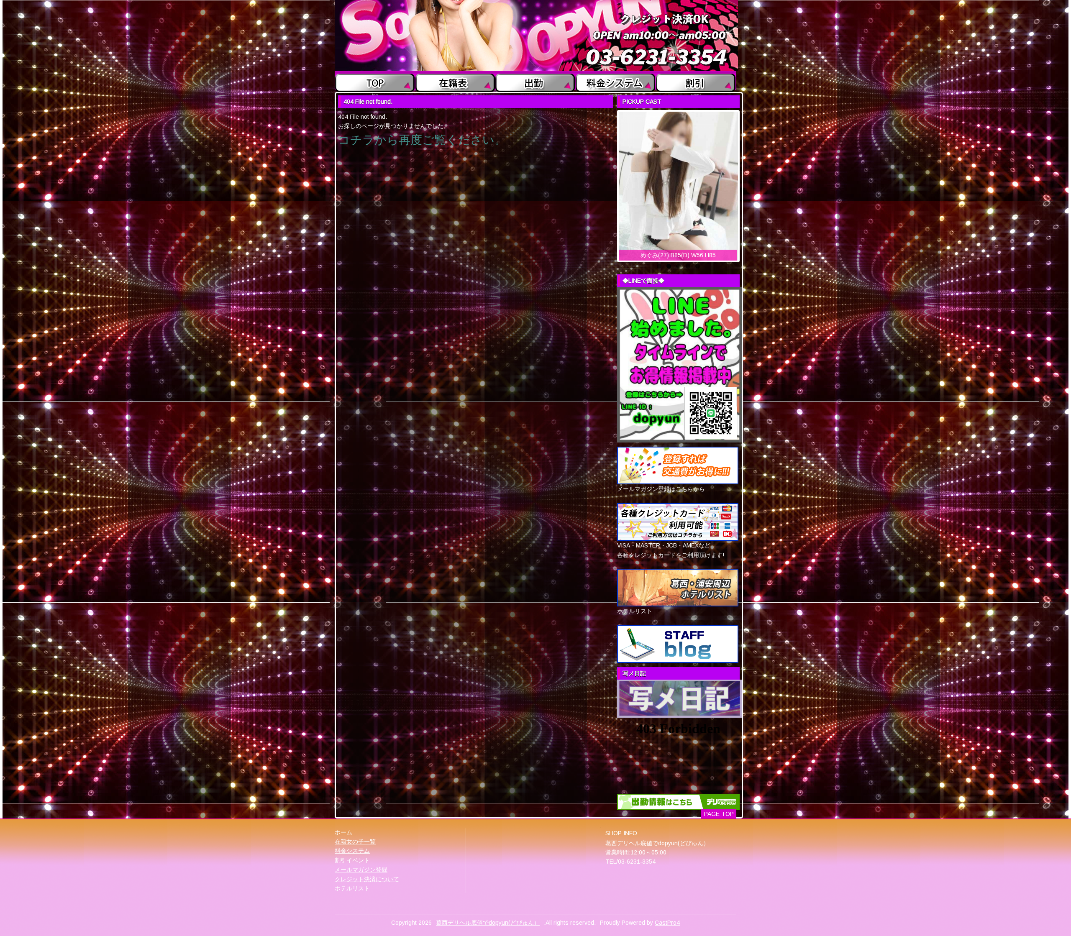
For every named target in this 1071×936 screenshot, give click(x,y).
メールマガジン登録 (361, 869)
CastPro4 (667, 922)
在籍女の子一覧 (355, 841)
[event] (696, 81)
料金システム (352, 850)
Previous (610, 184)
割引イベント (352, 860)
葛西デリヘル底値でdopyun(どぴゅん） (488, 922)
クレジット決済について (367, 879)
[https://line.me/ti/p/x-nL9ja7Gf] (679, 364)
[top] (375, 81)
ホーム (343, 832)
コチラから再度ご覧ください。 (422, 139)
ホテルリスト (352, 888)
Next (746, 184)
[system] (616, 81)
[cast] (455, 81)
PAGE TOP (719, 814)
